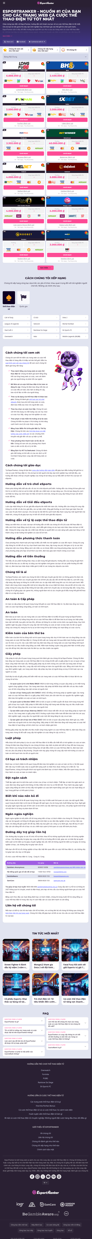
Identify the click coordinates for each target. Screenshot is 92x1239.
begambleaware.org (61, 876)
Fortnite (45, 1074)
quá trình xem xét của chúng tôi (17, 363)
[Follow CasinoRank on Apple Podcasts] (59, 1176)
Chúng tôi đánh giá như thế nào (45, 1141)
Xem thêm (44, 268)
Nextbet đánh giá (67, 259)
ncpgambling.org (60, 872)
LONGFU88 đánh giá (23, 90)
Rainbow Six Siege (45, 1082)
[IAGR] (20, 1204)
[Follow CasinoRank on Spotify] (53, 1176)
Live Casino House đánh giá (23, 225)
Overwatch (45, 1070)
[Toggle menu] (4, 3)
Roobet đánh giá (24, 259)
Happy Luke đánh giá (67, 225)
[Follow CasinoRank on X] (43, 1176)
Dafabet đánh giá (67, 191)
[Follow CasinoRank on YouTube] (48, 1176)
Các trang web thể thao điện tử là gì (45, 1102)
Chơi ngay (24, 86)
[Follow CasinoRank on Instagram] (37, 1176)
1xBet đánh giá (67, 123)
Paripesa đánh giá (24, 157)
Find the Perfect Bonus (45, 1106)
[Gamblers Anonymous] (32, 1204)
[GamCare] (48, 1204)
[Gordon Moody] (67, 1204)
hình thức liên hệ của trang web (17, 913)
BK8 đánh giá (67, 90)
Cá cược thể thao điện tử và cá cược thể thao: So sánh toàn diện (46, 1110)
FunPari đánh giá (23, 123)
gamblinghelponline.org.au (47, 887)
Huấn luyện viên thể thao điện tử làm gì (45, 1114)
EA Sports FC (45, 1086)
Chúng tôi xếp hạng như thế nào (45, 1145)
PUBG (45, 1078)
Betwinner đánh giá (67, 157)
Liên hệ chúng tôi (45, 1137)
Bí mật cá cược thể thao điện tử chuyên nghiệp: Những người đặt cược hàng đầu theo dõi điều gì (46, 1118)
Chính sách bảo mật (45, 1149)
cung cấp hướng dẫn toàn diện (43, 470)
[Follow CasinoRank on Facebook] (32, 1176)
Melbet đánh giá (24, 191)
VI (44, 1182)
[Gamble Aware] (41, 1213)
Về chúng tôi (45, 1133)
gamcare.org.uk (59, 880)
